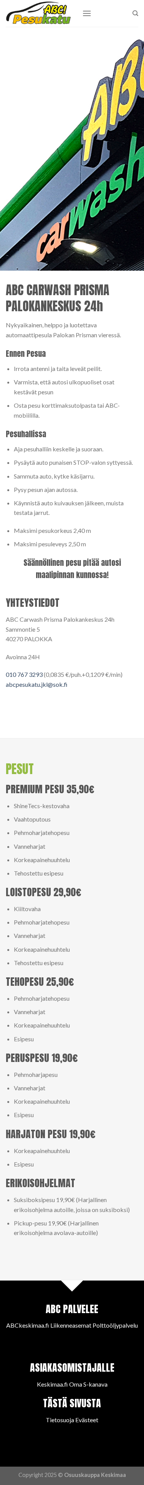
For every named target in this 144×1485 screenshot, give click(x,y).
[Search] (135, 13)
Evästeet (86, 1419)
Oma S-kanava (88, 1384)
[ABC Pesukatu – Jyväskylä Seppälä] (38, 13)
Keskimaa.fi (52, 1384)
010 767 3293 (24, 674)
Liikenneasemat (70, 1325)
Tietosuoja (60, 1419)
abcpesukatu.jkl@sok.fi (37, 684)
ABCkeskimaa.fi (27, 1325)
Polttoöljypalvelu (115, 1325)
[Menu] (86, 13)
